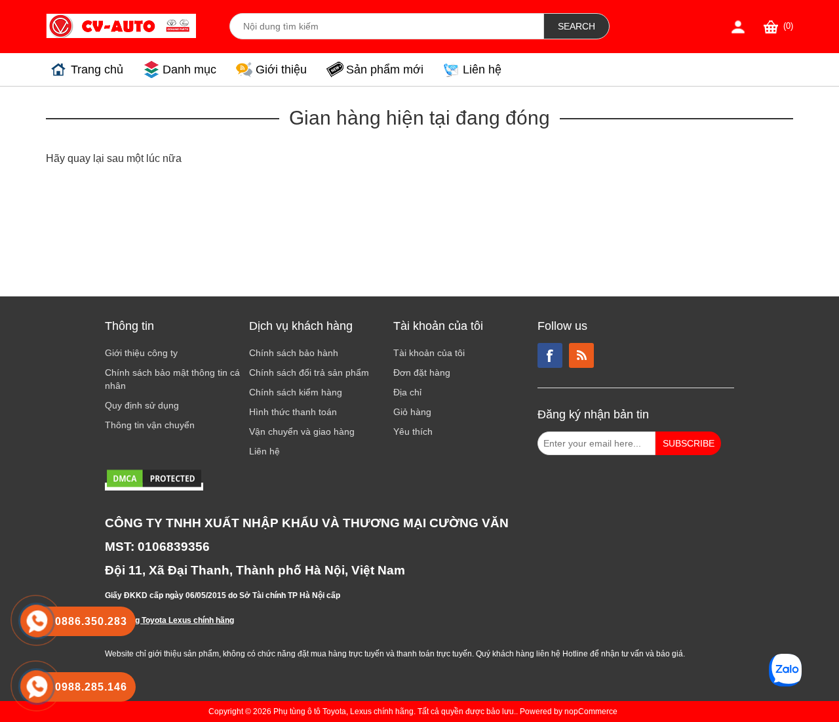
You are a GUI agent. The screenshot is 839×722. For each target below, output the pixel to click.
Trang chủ (97, 69)
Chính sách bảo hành (293, 353)
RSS (581, 355)
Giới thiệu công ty (141, 353)
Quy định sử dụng (142, 405)
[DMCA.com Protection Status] (154, 487)
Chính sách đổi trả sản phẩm (309, 372)
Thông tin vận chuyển (150, 425)
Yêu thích (413, 431)
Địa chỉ (407, 392)
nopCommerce (590, 711)
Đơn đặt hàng (421, 372)
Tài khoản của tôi (429, 353)
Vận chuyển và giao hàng (302, 431)
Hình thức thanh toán (293, 412)
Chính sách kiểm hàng (295, 392)
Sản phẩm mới (384, 69)
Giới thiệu (281, 69)
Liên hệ (482, 69)
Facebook (549, 355)
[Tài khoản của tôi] (738, 26)
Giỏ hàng (412, 412)
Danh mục (189, 69)
